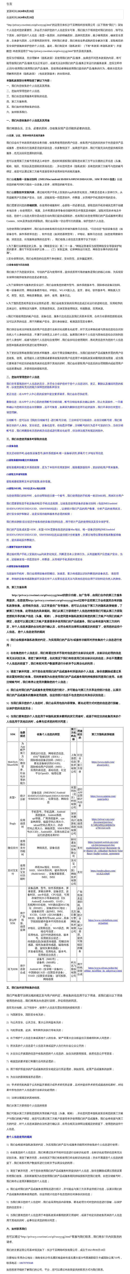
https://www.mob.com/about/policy (103, 763)
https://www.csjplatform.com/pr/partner (103, 921)
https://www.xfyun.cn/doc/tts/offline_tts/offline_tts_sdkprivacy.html (103, 969)
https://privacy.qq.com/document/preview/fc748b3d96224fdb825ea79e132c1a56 (103, 823)
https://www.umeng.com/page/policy (103, 797)
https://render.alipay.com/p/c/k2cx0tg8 (103, 872)
